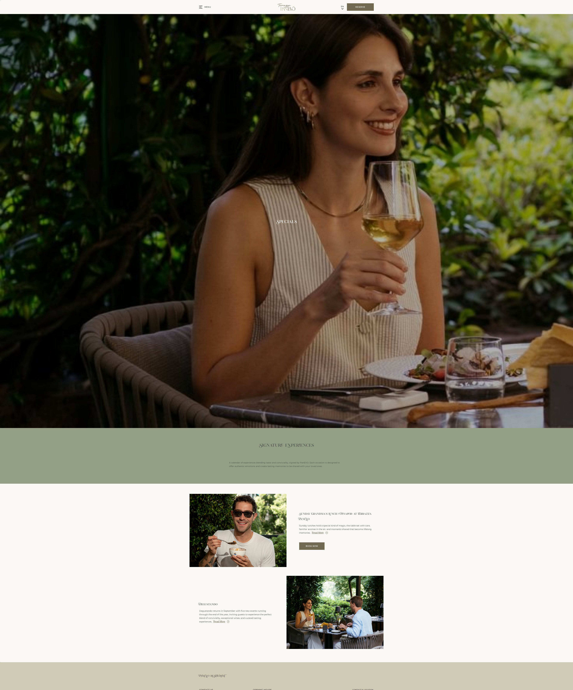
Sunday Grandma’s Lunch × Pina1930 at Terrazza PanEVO (335, 516)
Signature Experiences (286, 445)
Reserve (360, 7)
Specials (286, 221)
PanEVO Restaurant (212, 675)
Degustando (208, 604)
